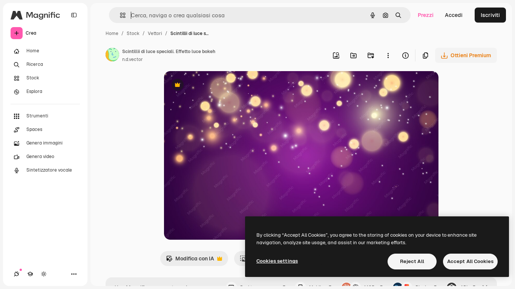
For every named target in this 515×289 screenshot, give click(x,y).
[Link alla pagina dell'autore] (112, 56)
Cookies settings (277, 261)
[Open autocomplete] (119, 15)
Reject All (412, 261)
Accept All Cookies (470, 261)
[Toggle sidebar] (74, 15)
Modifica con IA (190, 260)
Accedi (454, 15)
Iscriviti (490, 15)
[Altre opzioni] (387, 55)
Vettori (155, 33)
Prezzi (426, 15)
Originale (214, 85)
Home (112, 33)
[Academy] (30, 274)
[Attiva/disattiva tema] (44, 274)
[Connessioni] (17, 274)
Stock (133, 33)
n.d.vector (132, 59)
